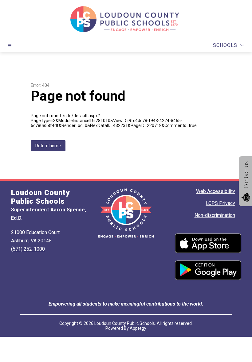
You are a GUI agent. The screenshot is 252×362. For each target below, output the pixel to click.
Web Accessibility (215, 191)
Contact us (246, 174)
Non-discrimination (215, 215)
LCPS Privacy (220, 203)
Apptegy (138, 328)
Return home (48, 145)
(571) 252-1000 (28, 249)
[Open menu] (9, 45)
